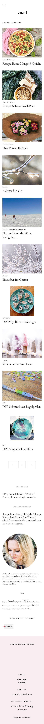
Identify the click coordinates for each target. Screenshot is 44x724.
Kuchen (15, 605)
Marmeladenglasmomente (17, 229)
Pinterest (22, 682)
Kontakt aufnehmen (22, 694)
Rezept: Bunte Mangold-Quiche (21, 63)
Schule (8, 609)
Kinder (10, 605)
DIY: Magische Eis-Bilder (17, 449)
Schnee (4, 609)
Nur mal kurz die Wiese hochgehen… (17, 235)
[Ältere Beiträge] (31, 464)
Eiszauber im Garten (15, 279)
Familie (5, 145)
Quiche (29, 605)
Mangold (20, 605)
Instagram (22, 679)
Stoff (26, 609)
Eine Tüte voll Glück (15, 148)
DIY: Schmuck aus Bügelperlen (21, 406)
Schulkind (13, 609)
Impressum (22, 709)
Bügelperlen (19, 602)
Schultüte (19, 609)
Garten (10, 145)
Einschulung (32, 602)
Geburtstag (5, 605)
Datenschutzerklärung (22, 706)
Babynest (4, 602)
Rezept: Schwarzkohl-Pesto (18, 106)
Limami (22, 12)
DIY (3, 318)
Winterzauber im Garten (17, 364)
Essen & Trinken (8, 60)
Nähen (25, 605)
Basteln (11, 601)
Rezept (35, 605)
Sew (23, 609)
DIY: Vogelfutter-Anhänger (19, 322)
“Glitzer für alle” (12, 191)
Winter (30, 609)
